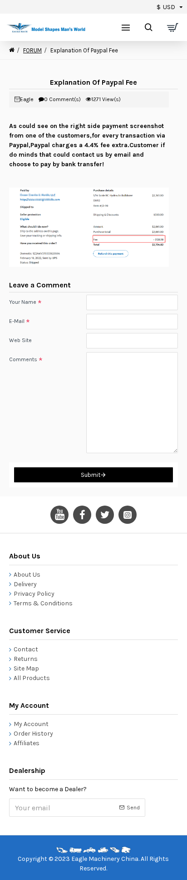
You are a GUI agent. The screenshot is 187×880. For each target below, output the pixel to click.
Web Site (20, 340)
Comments (23, 359)
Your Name (22, 302)
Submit (90, 474)
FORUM (32, 50)
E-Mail (17, 321)
